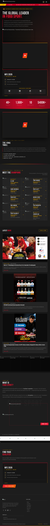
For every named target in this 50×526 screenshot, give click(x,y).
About (28, 502)
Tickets (28, 509)
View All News (43, 230)
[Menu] (46, 2)
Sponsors (28, 508)
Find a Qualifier (9, 486)
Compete (28, 503)
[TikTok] (10, 510)
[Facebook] (3, 510)
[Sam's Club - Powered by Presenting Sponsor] (18, 35)
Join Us (28, 511)
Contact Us (5, 517)
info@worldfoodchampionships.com (9, 519)
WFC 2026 (29, 506)
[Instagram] (6, 510)
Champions (29, 505)
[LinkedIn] (8, 510)
